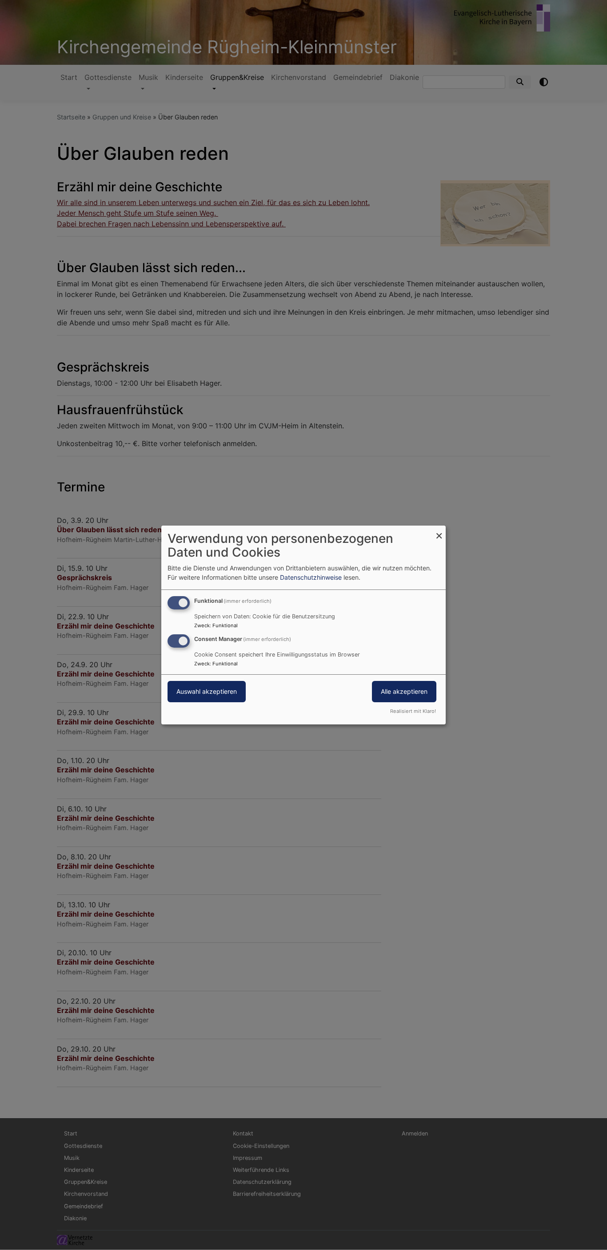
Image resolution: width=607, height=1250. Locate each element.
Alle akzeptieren (404, 691)
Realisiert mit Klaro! (413, 711)
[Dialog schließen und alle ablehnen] (439, 531)
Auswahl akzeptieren (206, 691)
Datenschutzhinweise (311, 577)
